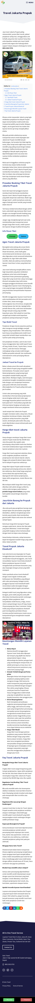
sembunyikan (14, 86)
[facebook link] (12, 970)
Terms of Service (18, 986)
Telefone (23, 236)
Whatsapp (12, 236)
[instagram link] (3, 970)
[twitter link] (8, 970)
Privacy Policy (6, 986)
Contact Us (8, 947)
